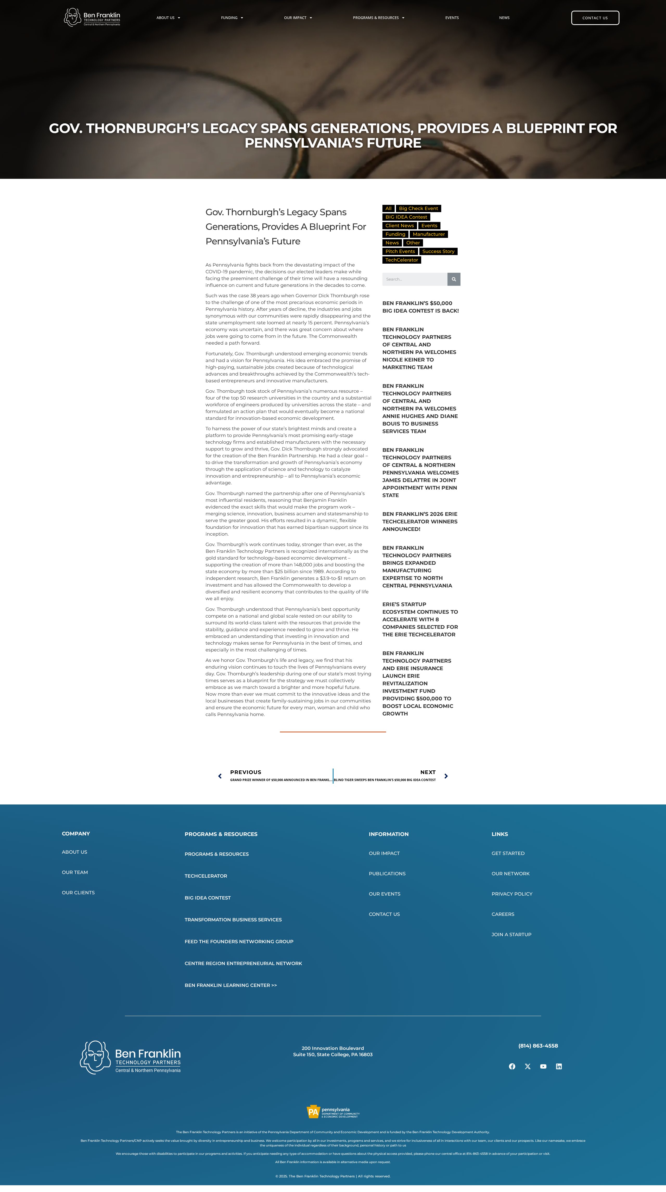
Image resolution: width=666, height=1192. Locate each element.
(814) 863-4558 (538, 1046)
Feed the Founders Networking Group (239, 941)
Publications (387, 874)
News (504, 17)
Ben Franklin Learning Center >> (231, 985)
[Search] (453, 279)
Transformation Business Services (233, 920)
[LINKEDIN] (559, 1066)
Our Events (384, 894)
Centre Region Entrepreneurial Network (243, 963)
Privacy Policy (512, 894)
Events (452, 17)
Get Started (508, 853)
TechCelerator (206, 876)
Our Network (511, 874)
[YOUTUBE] (543, 1066)
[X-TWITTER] (528, 1066)
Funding (229, 17)
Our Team (75, 872)
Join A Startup (511, 934)
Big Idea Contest (208, 898)
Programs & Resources (376, 17)
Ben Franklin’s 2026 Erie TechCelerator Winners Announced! (420, 521)
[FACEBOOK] (512, 1066)
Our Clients (78, 893)
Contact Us (384, 914)
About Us (166, 17)
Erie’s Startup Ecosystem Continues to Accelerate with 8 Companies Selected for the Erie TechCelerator (420, 619)
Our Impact (295, 17)
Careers (503, 914)
